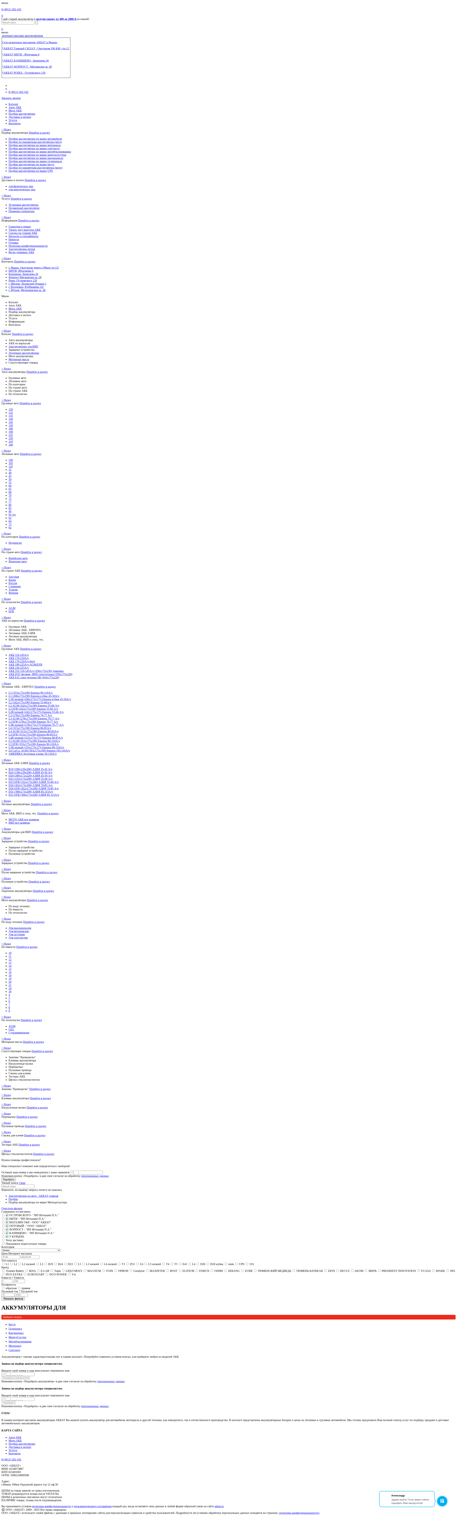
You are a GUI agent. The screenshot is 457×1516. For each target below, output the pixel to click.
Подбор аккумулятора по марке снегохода (34, 148)
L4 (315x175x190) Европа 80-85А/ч (30, 728)
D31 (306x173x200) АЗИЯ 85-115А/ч (31, 791)
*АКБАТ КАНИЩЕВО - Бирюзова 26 (25, 60)
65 (10, 488)
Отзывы (13, 242)
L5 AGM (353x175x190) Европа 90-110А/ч (34, 740)
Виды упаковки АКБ (21, 252)
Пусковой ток (19, 1291)
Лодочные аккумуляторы (24, 352)
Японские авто (18, 561)
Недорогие (15, 542)
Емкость (12, 1277)
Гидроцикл (15, 1328)
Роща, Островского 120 (23, 280)
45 (10, 476)
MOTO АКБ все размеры (24, 819)
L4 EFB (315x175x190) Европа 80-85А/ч (33, 734)
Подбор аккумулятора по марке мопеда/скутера (37, 154)
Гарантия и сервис (20, 226)
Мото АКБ (15, 110)
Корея (12, 579)
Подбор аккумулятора (22, 113)
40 (10, 472)
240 (11, 444)
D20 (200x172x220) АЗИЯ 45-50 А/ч (30, 775)
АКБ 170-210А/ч (19, 658)
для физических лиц (21, 186)
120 (11, 409)
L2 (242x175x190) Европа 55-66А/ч (30, 702)
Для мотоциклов (19, 931)
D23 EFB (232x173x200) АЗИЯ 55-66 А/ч (34, 782)
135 (11, 415)
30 (10, 991)
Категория (7, 1246)
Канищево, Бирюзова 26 (23, 274)
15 (10, 969)
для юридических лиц (22, 189)
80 (10, 505)
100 (11, 460)
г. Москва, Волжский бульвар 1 (27, 283)
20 (10, 981)
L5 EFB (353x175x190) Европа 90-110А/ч (34, 744)
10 (10, 953)
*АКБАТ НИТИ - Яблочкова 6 (20, 54)
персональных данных (95, 1175)
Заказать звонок (11, 98)
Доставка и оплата (20, 117)
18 (10, 975)
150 (11, 425)
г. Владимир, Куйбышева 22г (26, 286)
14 (10, 965)
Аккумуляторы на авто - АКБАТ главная (33, 1195)
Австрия (14, 576)
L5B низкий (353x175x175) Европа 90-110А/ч (36, 747)
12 (10, 959)
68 (10, 492)
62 (10, 517)
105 (11, 463)
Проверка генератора (21, 211)
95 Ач (12, 514)
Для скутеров (17, 934)
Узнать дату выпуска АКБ (24, 229)
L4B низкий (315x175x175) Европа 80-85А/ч (36, 737)
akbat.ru (219, 1506)
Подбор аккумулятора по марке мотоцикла (35, 145)
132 (11, 412)
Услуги (13, 120)
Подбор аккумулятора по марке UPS (31, 170)
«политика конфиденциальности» (299, 1512)
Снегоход (14, 1350)
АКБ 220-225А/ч (19, 667)
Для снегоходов (18, 937)
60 (10, 485)
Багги (12, 1324)
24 (10, 988)
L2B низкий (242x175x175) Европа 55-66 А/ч (36, 712)
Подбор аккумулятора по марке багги (31, 164)
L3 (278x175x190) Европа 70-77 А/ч (30, 715)
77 (10, 501)
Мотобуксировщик (20, 1341)
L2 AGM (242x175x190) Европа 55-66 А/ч (34, 705)
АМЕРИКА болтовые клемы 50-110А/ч (33, 753)
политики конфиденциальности (51, 1506)
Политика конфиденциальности (28, 245)
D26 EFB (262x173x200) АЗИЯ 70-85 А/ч (34, 788)
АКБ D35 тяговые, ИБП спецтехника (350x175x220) (40, 674)
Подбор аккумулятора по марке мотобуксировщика (40, 151)
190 (11, 431)
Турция (13, 589)
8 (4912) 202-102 (11, 9)
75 (10, 498)
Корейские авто (18, 558)
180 (11, 428)
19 (10, 978)
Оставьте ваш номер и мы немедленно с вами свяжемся (35, 1172)
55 (10, 482)
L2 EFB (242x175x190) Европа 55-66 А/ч (33, 708)
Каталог (13, 104)
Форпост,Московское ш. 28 (25, 277)
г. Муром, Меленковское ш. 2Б (27, 290)
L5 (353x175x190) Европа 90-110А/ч (30, 692)
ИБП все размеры (19, 822)
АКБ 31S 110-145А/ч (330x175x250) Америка (36, 671)
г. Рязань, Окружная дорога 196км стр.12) (34, 267)
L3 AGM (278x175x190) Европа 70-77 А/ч (34, 718)
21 (10, 985)
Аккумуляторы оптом (22, 249)
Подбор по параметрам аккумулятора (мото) (35, 167)
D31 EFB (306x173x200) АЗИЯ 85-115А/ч (34, 794)
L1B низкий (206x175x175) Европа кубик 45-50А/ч (40, 699)
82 (10, 527)
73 (10, 524)
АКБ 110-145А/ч (19, 654)
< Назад (6, 129)
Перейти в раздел (39, 132)
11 (10, 956)
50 (10, 479)
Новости (14, 239)
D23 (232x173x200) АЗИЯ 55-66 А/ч (30, 778)
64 (10, 521)
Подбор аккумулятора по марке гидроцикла (35, 161)
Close (22, 1182)
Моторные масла (19, 359)
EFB (11, 611)
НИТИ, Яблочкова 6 (21, 270)
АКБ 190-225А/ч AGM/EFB (25, 664)
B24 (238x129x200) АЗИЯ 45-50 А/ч (30, 772)
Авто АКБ (15, 107)
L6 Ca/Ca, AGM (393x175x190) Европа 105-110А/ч (39, 750)
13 (10, 962)
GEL (11, 1029)
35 (10, 469)
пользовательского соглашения (93, 1506)
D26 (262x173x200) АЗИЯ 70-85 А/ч (30, 785)
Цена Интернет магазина (16, 1253)
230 (11, 438)
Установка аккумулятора (23, 204)
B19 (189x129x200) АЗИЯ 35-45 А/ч (30, 769)
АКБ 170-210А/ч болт (22, 661)
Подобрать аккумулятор (16, 1378)
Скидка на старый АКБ (23, 233)
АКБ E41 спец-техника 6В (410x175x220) (34, 677)
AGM (12, 608)
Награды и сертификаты (23, 236)
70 (10, 495)
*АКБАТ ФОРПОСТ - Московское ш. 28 (27, 66)
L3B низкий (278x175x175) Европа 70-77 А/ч (36, 724)
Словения (15, 586)
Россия (13, 583)
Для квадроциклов (20, 928)
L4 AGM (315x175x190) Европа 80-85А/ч (34, 731)
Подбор (13, 1199)
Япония (13, 592)
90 (10, 511)
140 (11, 418)
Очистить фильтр (11, 1208)
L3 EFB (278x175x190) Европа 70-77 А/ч (33, 721)
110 (11, 466)
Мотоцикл (15, 1345)
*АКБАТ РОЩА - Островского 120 (23, 72)
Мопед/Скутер (17, 1337)
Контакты (15, 123)
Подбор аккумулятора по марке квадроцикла (36, 158)
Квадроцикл (16, 1332)
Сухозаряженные (19, 1032)
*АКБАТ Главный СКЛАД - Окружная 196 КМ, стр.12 (35, 48)
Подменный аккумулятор (24, 208)
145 (11, 422)
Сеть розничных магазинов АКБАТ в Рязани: (29, 42)
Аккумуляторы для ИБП (23, 346)
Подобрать (8, 1179)
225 (11, 435)
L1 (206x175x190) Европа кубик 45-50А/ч (34, 695)
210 (11, 441)
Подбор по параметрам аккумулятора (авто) (35, 141)
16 (10, 972)
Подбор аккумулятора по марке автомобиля (35, 138)
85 (10, 508)
